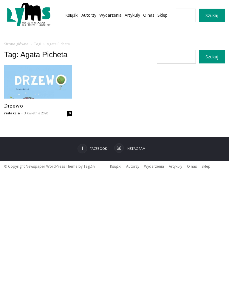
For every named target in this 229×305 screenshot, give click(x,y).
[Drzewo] (38, 82)
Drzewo (13, 105)
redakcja (12, 113)
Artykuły (175, 166)
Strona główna (16, 43)
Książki (115, 166)
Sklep (206, 166)
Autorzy (132, 166)
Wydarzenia (154, 166)
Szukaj (211, 15)
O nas (192, 166)
